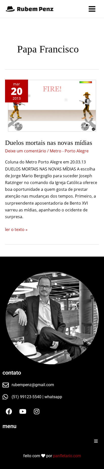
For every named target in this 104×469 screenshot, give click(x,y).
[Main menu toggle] (92, 9)
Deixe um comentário (25, 151)
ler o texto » (16, 229)
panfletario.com (67, 455)
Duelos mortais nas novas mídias (48, 142)
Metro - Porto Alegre (69, 151)
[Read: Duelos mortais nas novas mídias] (52, 106)
